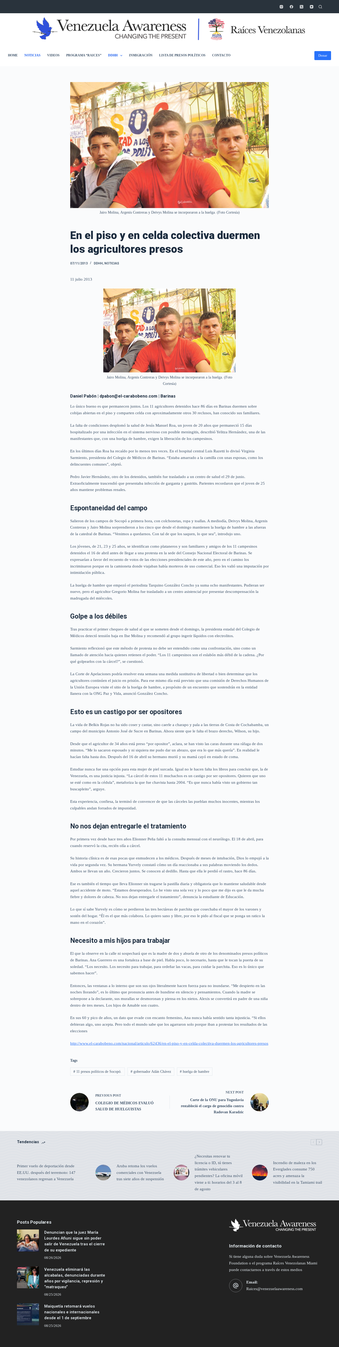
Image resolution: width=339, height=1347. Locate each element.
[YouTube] (311, 6)
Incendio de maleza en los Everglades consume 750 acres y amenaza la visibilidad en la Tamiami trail (297, 1172)
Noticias (32, 55)
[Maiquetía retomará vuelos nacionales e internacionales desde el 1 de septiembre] (28, 1314)
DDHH (113, 55)
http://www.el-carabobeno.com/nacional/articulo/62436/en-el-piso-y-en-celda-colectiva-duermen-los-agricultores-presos (169, 1043)
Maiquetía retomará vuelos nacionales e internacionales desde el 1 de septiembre (71, 1312)
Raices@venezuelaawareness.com (274, 1289)
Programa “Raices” (83, 55)
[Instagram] (281, 6)
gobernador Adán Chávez (151, 1072)
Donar (322, 55)
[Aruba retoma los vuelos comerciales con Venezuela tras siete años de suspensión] (103, 1173)
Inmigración (141, 55)
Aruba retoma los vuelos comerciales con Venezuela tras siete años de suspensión (140, 1172)
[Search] (320, 6)
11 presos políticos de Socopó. (97, 1072)
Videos (53, 55)
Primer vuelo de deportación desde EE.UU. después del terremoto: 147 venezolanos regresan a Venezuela (46, 1172)
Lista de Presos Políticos (182, 55)
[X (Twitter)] (301, 6)
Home (13, 55)
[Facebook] (291, 6)
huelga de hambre (194, 1072)
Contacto (221, 55)
